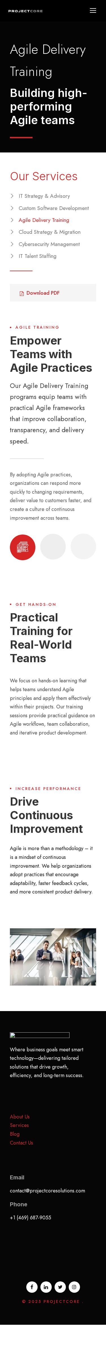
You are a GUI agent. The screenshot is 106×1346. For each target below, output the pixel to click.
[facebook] (32, 1287)
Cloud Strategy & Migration (50, 232)
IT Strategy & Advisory (44, 196)
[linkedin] (46, 1287)
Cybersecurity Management (49, 244)
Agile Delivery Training (44, 220)
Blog (15, 1134)
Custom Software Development (54, 208)
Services (19, 1125)
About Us (20, 1116)
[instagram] (74, 1287)
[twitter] (60, 1287)
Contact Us (21, 1143)
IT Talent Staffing (38, 256)
